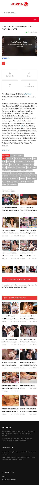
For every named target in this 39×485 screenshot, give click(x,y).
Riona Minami (14, 179)
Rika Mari (5, 179)
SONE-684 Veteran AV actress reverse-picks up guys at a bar (10, 411)
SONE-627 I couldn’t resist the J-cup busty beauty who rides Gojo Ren (28, 365)
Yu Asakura (6, 181)
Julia (4, 167)
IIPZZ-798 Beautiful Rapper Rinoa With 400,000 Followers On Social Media (10, 210)
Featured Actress (17, 155)
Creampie (5, 164)
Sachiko (23, 179)
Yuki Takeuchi (25, 181)
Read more (6, 150)
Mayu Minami (17, 170)
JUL (22, 126)
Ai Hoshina (10, 158)
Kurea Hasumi (6, 170)
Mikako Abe (5, 173)
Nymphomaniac (16, 176)
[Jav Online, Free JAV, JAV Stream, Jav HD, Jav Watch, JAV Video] (19, 4)
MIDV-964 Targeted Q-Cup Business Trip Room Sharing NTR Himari (28, 341)
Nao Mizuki (5, 176)
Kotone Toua (31, 167)
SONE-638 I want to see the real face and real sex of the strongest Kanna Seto (10, 388)
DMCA (4, 476)
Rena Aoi (25, 176)
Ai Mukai (17, 158)
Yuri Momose (12, 184)
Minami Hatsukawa (17, 173)
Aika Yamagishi (27, 158)
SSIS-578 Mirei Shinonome (27, 385)
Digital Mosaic (15, 164)
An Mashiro (19, 161)
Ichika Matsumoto (28, 164)
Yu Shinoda (15, 181)
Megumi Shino (27, 170)
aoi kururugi (29, 161)
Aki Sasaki (10, 161)
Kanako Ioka (11, 167)
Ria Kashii (33, 176)
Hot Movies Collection (15, 298)
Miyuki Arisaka (29, 173)
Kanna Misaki (21, 167)
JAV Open (27, 94)
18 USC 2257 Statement (9, 479)
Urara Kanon (31, 179)
